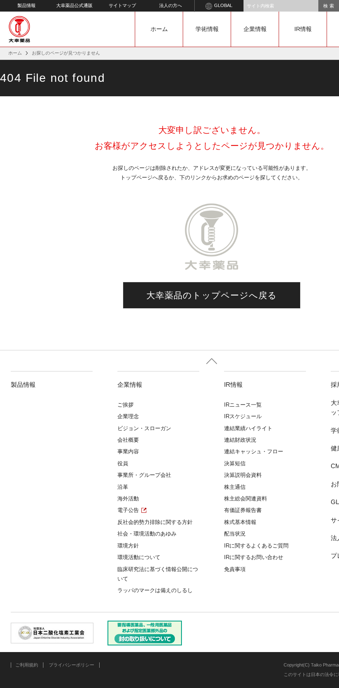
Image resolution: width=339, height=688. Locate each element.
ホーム (159, 29)
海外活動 (128, 498)
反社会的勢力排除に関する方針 (155, 522)
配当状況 (235, 534)
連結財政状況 (240, 440)
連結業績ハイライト (248, 428)
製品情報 (26, 5)
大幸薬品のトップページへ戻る (211, 295)
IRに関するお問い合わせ (253, 557)
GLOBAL (223, 5)
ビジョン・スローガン (144, 428)
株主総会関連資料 (245, 498)
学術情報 (207, 29)
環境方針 (128, 546)
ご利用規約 (26, 664)
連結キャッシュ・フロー (253, 451)
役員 (122, 463)
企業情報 (255, 29)
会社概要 (128, 440)
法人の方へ (170, 5)
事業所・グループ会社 (144, 475)
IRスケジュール (243, 416)
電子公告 (128, 510)
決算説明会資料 (243, 475)
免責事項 (235, 569)
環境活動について (138, 557)
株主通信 (235, 487)
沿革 (122, 487)
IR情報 (303, 29)
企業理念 (128, 416)
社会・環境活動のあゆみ (147, 534)
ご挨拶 (125, 405)
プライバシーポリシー (71, 664)
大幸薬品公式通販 (74, 5)
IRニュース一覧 (243, 405)
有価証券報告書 (243, 510)
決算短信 (235, 463)
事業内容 (128, 451)
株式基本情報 (240, 522)
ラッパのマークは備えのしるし (155, 590)
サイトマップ (122, 5)
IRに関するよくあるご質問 (256, 546)
